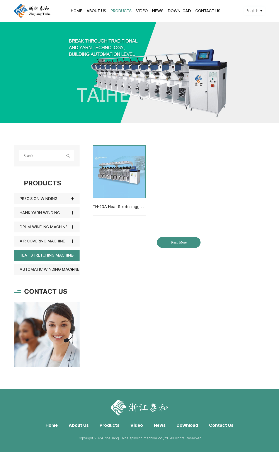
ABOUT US (96, 10)
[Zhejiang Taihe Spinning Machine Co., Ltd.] (32, 10)
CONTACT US (207, 10)
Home (52, 425)
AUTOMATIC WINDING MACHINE (49, 269)
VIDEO (142, 10)
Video (136, 425)
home (76, 10)
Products (109, 425)
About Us (79, 425)
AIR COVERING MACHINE (42, 241)
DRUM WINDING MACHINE (44, 227)
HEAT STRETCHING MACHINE (46, 255)
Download (187, 425)
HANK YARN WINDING (40, 212)
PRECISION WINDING (39, 198)
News (160, 425)
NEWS (157, 10)
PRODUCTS (121, 10)
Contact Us (221, 425)
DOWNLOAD (179, 10)
